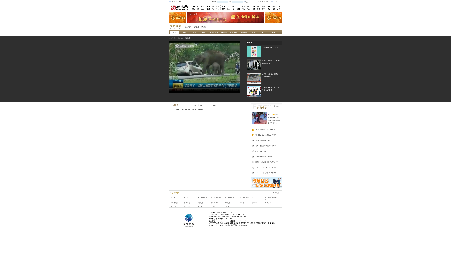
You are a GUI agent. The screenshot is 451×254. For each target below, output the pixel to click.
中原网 (213, 206)
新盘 (228, 9)
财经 (193, 9)
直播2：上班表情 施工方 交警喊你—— (267, 173)
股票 (198, 9)
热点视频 (243, 32)
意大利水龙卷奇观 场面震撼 (264, 156)
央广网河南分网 (230, 197)
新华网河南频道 (216, 197)
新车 (228, 6)
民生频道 (268, 203)
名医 (243, 9)
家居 (233, 9)
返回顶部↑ (276, 193)
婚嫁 (243, 6)
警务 (258, 9)
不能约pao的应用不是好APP (271, 47)
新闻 (193, 6)
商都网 (227, 206)
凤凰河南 (227, 203)
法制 (254, 9)
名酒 (273, 9)
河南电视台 (214, 32)
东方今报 (254, 203)
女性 (238, 6)
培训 (263, 6)
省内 (184, 32)
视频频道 (196, 27)
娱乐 (208, 6)
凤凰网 (186, 197)
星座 (248, 6)
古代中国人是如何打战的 (263, 140)
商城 (269, 9)
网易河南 (200, 203)
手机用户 (276, 1)
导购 (233, 6)
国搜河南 (254, 197)
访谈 (273, 6)
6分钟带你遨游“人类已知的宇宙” (265, 135)
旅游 (208, 9)
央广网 (173, 197)
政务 (202, 6)
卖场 (278, 9)
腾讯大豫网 (214, 203)
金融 (202, 9)
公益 (278, 6)
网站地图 (178, 1)
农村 (263, 9)
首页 (173, 1)
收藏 (217, 9)
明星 (217, 6)
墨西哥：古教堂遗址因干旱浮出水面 (266, 162)
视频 (269, 6)
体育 (253, 32)
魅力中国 (187, 206)
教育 (254, 6)
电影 (213, 6)
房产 (223, 9)
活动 (273, 32)
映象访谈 (233, 32)
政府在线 (223, 32)
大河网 (200, 206)
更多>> (276, 106)
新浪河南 (187, 203)
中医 (248, 9)
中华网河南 (174, 203)
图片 (198, 6)
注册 (259, 1)
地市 (258, 6)
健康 (238, 9)
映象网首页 (188, 27)
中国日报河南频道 (243, 197)
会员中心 (265, 1)
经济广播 (173, 206)
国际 (204, 32)
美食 (213, 9)
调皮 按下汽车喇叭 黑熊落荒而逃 (265, 146)
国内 (194, 32)
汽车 (223, 6)
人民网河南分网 (203, 197)
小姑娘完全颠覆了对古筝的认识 (265, 129)
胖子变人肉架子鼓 (261, 151)
